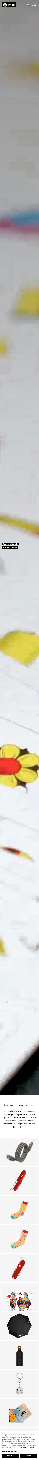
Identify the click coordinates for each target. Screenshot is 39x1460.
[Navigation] (35, 4)
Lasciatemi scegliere (9, 1451)
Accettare (10, 1456)
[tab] (28, 5)
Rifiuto (28, 1456)
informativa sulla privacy (27, 1447)
